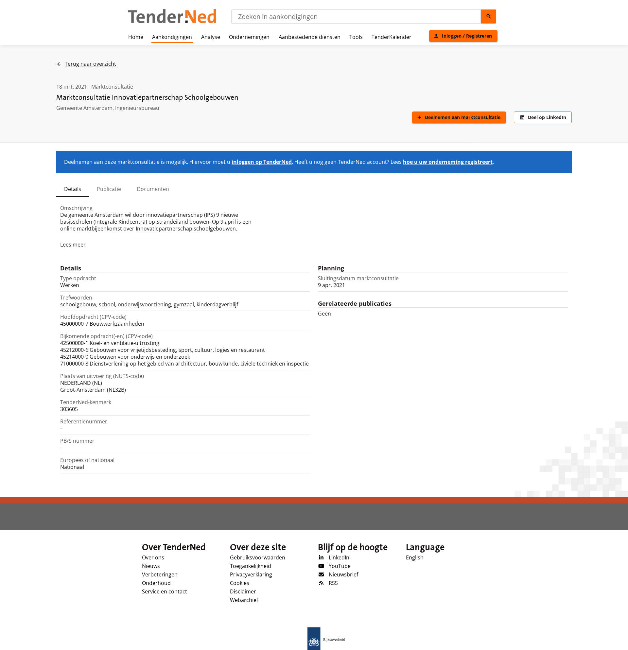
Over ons (153, 557)
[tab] (72, 189)
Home (135, 37)
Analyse (210, 37)
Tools (356, 37)
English (415, 557)
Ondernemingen (249, 37)
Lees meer (73, 244)
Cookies (239, 583)
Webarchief (244, 600)
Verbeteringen (160, 574)
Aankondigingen (172, 37)
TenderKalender (391, 37)
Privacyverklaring (251, 574)
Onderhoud (156, 583)
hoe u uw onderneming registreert (448, 161)
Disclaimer (243, 591)
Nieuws (151, 566)
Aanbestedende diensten (309, 37)
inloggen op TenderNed (262, 161)
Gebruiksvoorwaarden (257, 557)
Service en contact (164, 591)
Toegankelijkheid (250, 566)
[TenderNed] (172, 22)
